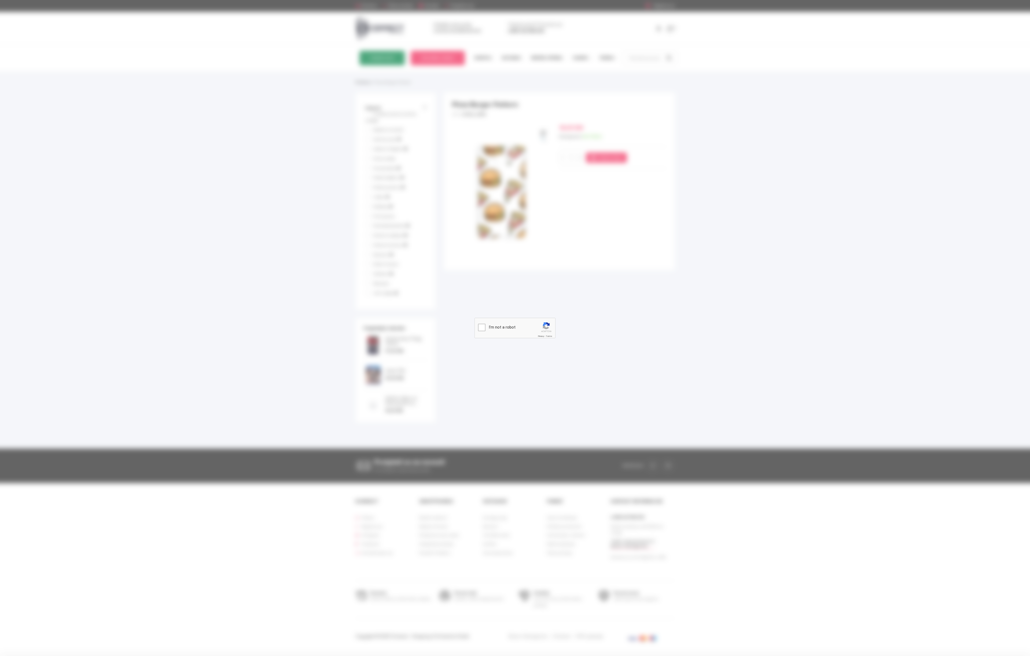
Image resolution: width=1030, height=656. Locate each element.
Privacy (541, 336)
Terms (549, 336)
